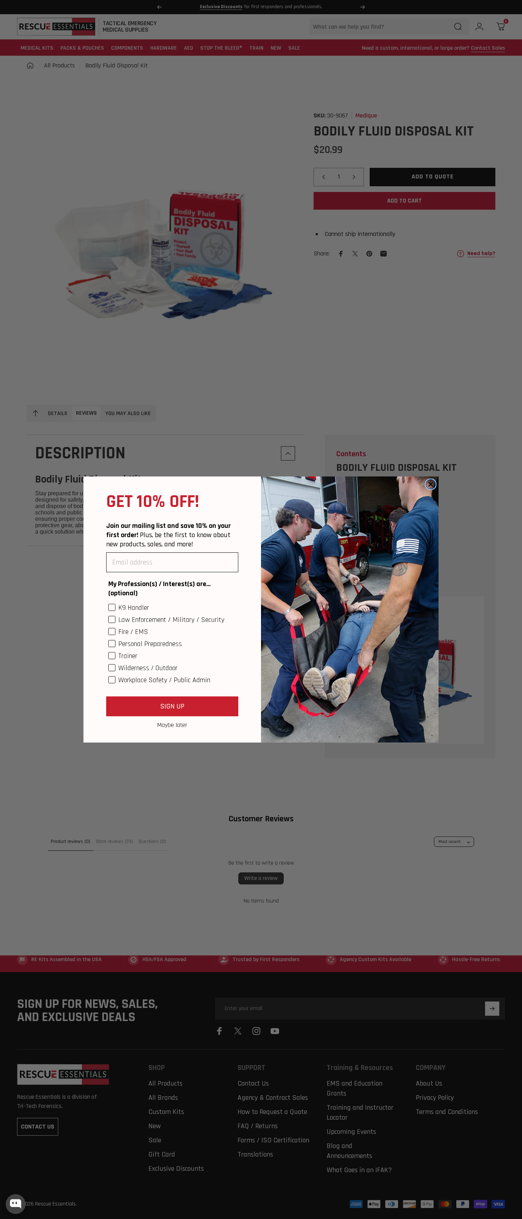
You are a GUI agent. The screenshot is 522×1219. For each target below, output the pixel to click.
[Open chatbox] (16, 1204)
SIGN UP (172, 706)
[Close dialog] (431, 484)
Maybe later (172, 725)
